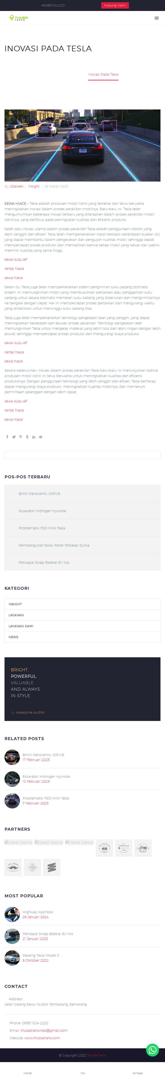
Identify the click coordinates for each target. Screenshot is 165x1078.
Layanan (16, 615)
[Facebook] (7, 437)
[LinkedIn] (34, 437)
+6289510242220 (53, 5)
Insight (33, 186)
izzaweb (16, 186)
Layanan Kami (21, 626)
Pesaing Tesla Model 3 (41, 955)
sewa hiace (14, 278)
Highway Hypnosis (38, 912)
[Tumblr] (27, 437)
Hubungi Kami (115, 5)
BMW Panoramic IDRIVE (39, 494)
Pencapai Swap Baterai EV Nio (44, 563)
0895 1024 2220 (35, 1023)
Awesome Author (30, 712)
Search (155, 455)
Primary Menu (156, 18)
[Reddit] (40, 437)
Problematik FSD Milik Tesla (42, 528)
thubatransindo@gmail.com (44, 1031)
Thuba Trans (96, 1055)
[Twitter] (14, 437)
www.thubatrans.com (42, 1038)
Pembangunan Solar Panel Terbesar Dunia (54, 545)
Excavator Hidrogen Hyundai (42, 511)
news (13, 637)
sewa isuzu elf (16, 259)
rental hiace (14, 269)
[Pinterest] (20, 437)
